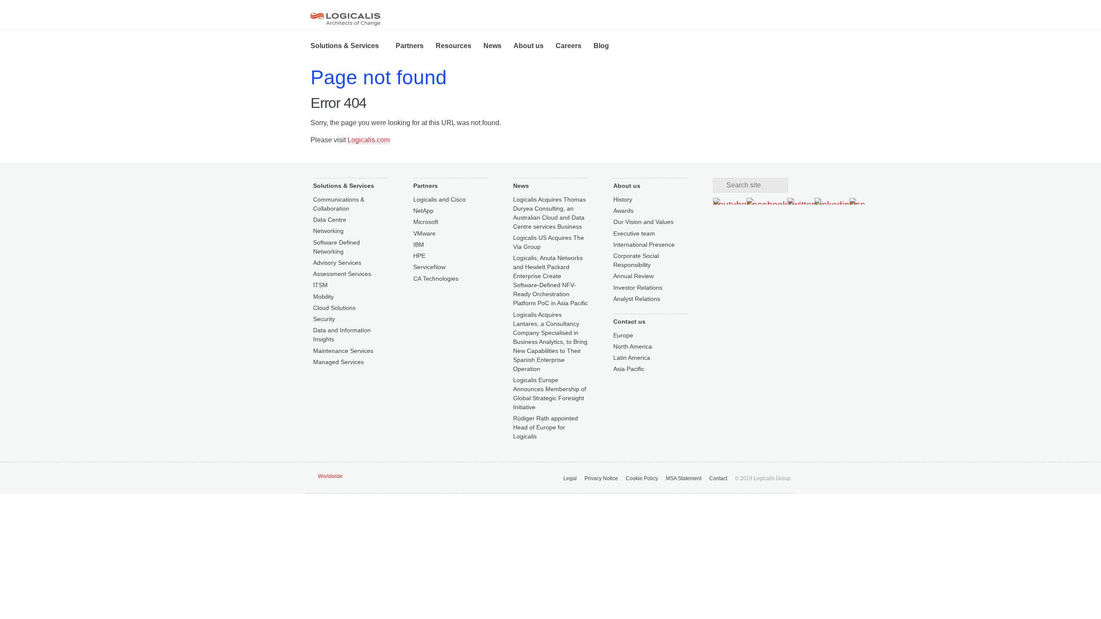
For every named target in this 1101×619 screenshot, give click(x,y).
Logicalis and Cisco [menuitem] (439, 199)
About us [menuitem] (529, 45)
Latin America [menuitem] (631, 357)
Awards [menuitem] (623, 210)
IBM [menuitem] (418, 244)
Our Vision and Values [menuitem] (643, 221)
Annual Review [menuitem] (633, 276)
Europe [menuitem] (623, 335)
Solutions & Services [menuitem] (345, 45)
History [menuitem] (622, 199)
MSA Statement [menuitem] (683, 478)
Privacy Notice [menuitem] (601, 478)
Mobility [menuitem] (323, 296)
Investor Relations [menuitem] (637, 287)
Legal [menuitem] (570, 478)
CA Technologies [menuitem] (435, 278)
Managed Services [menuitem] (338, 362)
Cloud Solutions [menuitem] (334, 307)
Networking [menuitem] (328, 230)
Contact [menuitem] (718, 478)
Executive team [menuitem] (634, 233)
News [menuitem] (492, 45)
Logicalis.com (369, 140)
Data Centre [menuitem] (329, 219)
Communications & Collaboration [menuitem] (338, 204)
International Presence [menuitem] (644, 244)
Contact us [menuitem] (629, 321)
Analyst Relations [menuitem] (636, 298)
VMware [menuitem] (424, 233)
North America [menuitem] (632, 346)
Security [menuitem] (324, 319)
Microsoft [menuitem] (425, 221)
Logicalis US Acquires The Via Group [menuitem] (548, 242)
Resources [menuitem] (453, 45)
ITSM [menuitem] (320, 285)
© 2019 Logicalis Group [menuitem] (762, 478)
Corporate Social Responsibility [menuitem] (636, 260)
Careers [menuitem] (568, 45)
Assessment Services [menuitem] (342, 273)
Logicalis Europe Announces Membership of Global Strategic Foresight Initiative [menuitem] (549, 394)
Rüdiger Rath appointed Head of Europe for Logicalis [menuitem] (545, 427)
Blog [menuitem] (601, 45)
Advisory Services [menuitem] (337, 262)
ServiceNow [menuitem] (429, 267)
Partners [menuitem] (410, 45)
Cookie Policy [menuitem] (642, 478)
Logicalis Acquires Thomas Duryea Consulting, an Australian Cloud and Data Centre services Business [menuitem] (549, 213)
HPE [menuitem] (419, 255)
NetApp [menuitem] (423, 210)
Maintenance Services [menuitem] (343, 350)
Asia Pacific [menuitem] (628, 368)
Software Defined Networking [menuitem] (336, 247)
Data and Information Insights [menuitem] (342, 335)
